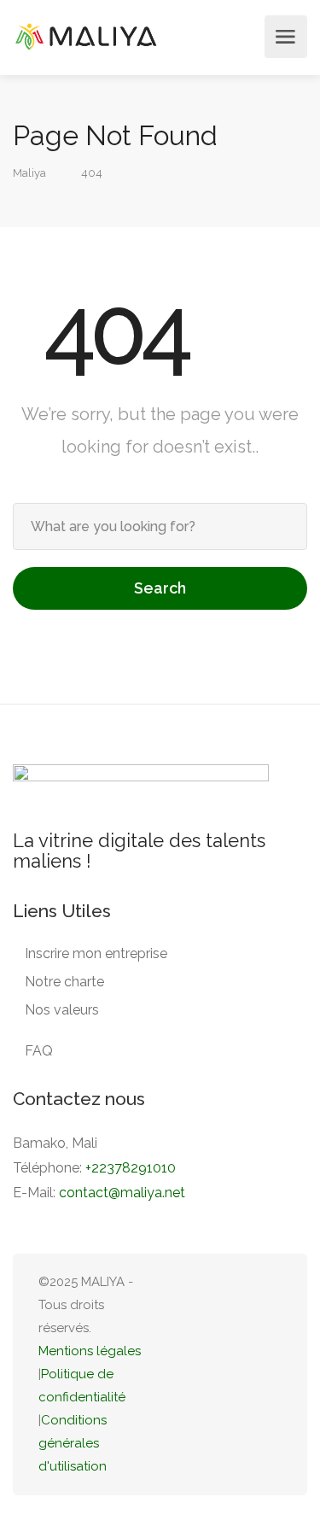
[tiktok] (186, 1374)
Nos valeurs (62, 1010)
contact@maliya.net (122, 1192)
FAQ (39, 1051)
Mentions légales (89, 1351)
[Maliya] (85, 36)
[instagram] (271, 1374)
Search (160, 588)
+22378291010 (130, 1168)
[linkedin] (214, 1374)
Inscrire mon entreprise (96, 953)
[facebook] (242, 1374)
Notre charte (64, 982)
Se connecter (246, 36)
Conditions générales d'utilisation (72, 1443)
